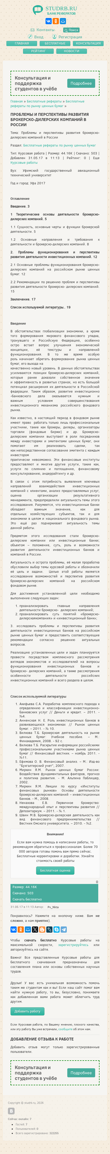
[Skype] (56, 929)
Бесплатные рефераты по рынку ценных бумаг (47, 103)
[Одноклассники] (56, 21)
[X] (35, 929)
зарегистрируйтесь (73, 945)
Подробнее (81, 83)
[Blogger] (42, 929)
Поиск (73, 30)
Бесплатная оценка (55, 870)
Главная (16, 101)
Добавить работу (27, 1011)
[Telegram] (64, 929)
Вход (38, 37)
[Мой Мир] (63, 21)
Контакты (45, 29)
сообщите (65, 1029)
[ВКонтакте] (49, 21)
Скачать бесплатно (27, 899)
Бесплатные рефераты (44, 101)
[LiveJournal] (49, 929)
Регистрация (70, 37)
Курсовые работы (24, 162)
